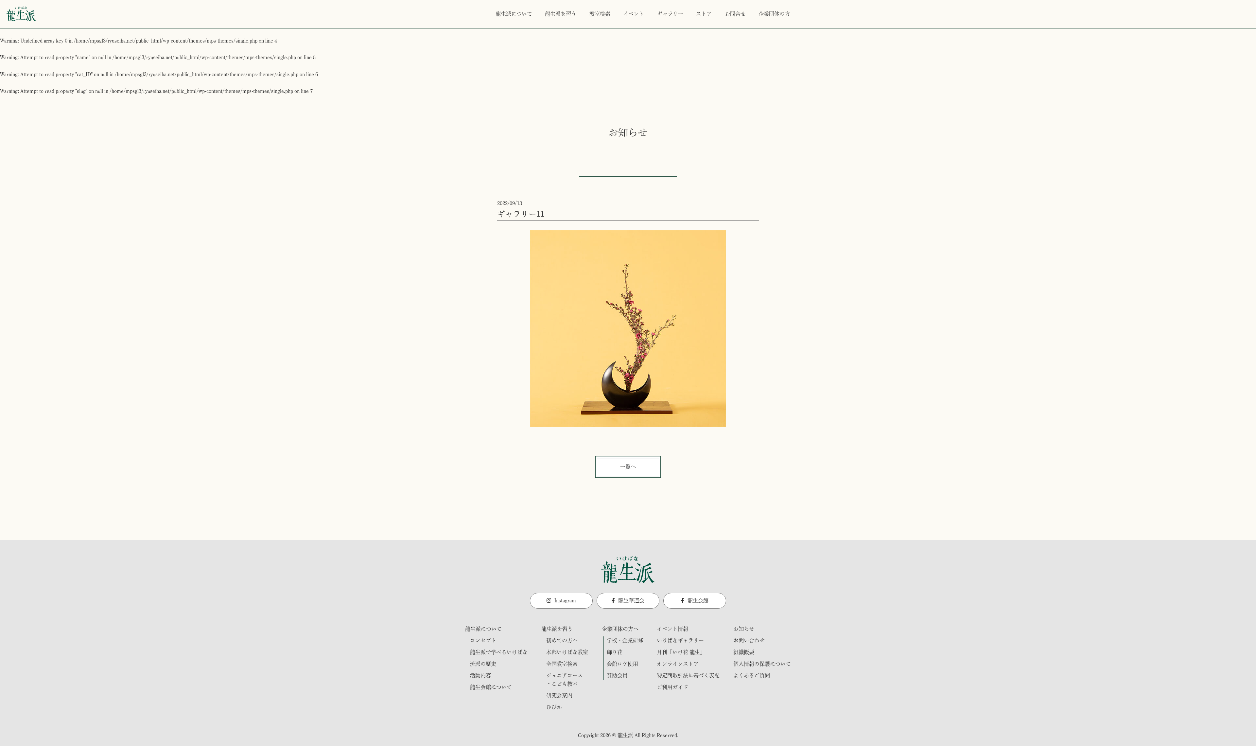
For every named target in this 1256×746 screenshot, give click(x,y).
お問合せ (735, 13)
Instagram (565, 600)
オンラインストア (678, 663)
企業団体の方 (774, 13)
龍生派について (514, 13)
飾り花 (614, 652)
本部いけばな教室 (567, 652)
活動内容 (480, 675)
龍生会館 (698, 600)
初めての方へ (562, 640)
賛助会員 (617, 675)
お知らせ (743, 628)
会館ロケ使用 (622, 663)
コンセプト (483, 640)
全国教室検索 (562, 663)
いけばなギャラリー (680, 640)
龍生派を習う (560, 13)
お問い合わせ (749, 640)
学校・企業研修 (625, 640)
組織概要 (743, 652)
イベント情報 (672, 628)
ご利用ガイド (672, 687)
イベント (633, 13)
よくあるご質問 (751, 675)
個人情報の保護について (762, 663)
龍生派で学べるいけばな (499, 652)
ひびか (554, 707)
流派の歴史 (483, 663)
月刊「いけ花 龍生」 (681, 652)
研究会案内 (559, 695)
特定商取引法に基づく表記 (688, 675)
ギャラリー (670, 13)
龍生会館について (491, 687)
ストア (704, 13)
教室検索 (599, 13)
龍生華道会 (631, 600)
